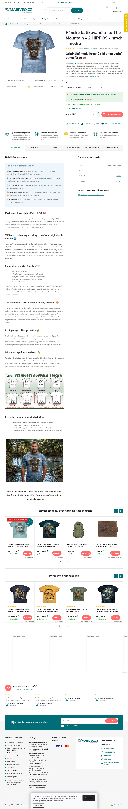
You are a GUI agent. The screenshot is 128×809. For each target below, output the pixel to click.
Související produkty (92, 148)
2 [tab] (62, 561)
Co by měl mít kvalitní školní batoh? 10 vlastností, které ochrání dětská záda (37, 762)
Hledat (77, 10)
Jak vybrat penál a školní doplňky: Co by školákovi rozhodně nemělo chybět (36, 755)
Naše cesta (10, 767)
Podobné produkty (112, 148)
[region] (34, 83)
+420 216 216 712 (109, 752)
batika (46, 178)
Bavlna (118, 176)
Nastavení (38, 805)
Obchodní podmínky (29, 2)
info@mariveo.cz (109, 749)
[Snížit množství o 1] (98, 115)
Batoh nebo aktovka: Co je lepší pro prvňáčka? (38, 750)
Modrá (119, 170)
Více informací (59, 801)
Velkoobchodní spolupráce (15, 773)
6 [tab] (68, 626)
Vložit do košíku (113, 114)
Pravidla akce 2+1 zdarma (15, 756)
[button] (26, 653)
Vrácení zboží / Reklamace (12, 2)
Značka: (116, 123)
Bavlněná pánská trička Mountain (92, 195)
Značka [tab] (74, 148)
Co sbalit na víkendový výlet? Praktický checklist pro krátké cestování (38, 781)
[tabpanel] (20, 537)
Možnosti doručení (75, 108)
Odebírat (111, 721)
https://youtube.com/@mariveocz (111, 763)
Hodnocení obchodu (13, 765)
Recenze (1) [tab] (34, 148)
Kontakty (10, 759)
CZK (117, 2)
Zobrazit (27, 553)
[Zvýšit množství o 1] (98, 113)
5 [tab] (67, 561)
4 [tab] (65, 561)
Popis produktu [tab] (15, 148)
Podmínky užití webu (13, 753)
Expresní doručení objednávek (12, 777)
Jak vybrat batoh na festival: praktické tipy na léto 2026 (37, 786)
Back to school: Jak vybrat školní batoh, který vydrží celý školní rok (39, 774)
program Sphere (12, 770)
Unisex (118, 181)
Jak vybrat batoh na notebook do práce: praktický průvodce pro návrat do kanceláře (38, 744)
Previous (116, 511)
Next (121, 511)
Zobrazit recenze (28, 689)
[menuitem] (10, 19)
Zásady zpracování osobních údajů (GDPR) (16, 749)
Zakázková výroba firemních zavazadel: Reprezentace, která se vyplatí (15, 782)
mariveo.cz (107, 756)
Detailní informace (92, 76)
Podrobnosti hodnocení (90, 48)
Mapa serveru (11, 762)
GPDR (75, 726)
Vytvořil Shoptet (118, 805)
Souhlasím (89, 798)
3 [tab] (63, 626)
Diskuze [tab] (54, 148)
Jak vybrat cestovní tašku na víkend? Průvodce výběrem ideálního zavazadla (37, 768)
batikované (75, 64)
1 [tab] (60, 561)
